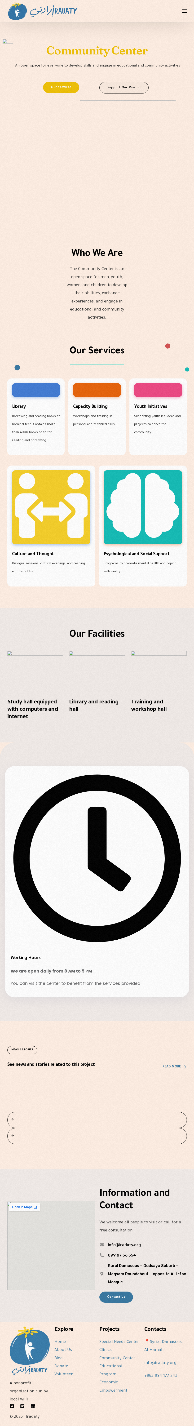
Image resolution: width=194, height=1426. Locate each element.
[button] (61, 87)
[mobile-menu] (177, 11)
